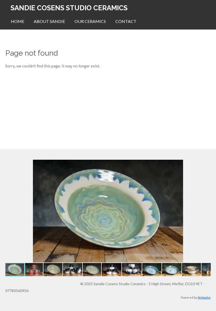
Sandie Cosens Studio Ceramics (69, 8)
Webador (204, 297)
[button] (206, 164)
